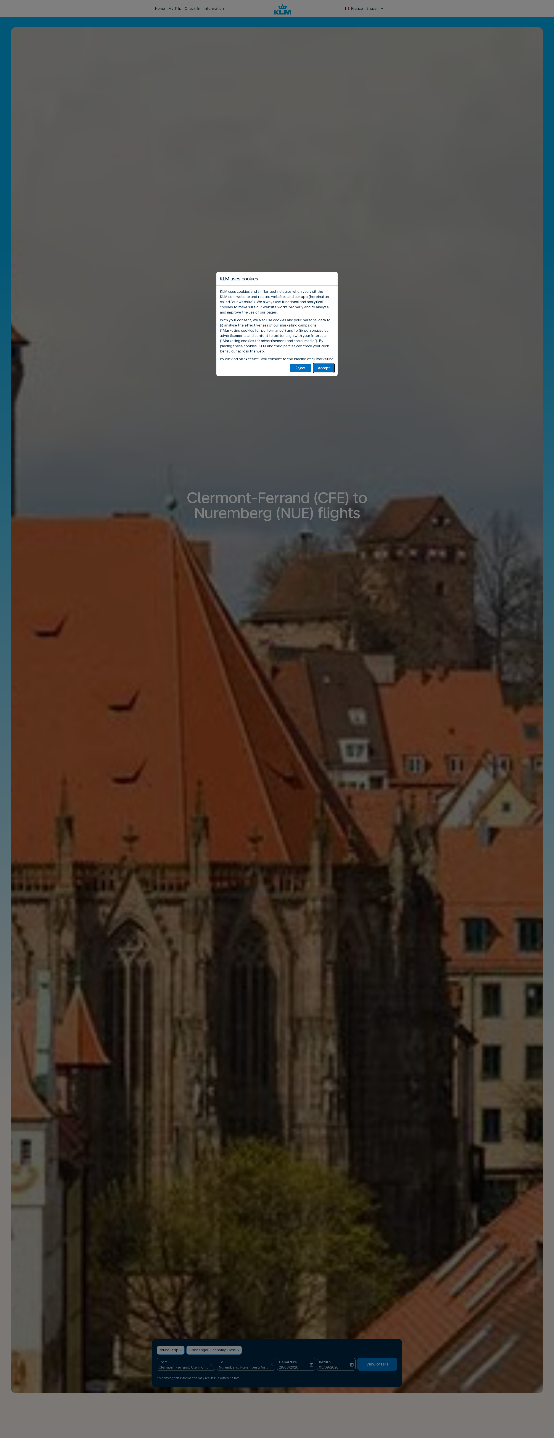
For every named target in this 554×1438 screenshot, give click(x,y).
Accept (324, 368)
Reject (300, 368)
